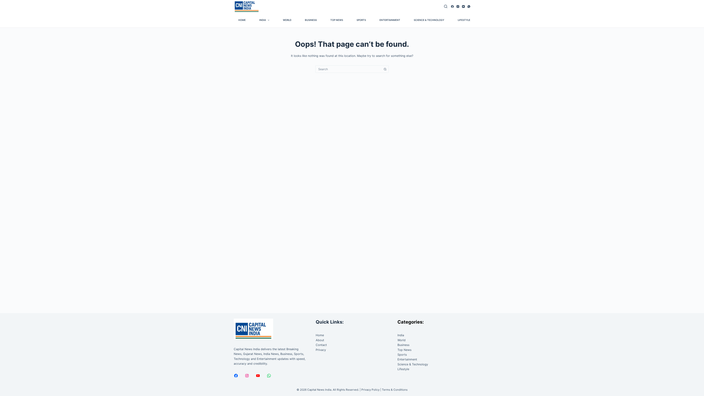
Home (242, 20)
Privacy (321, 350)
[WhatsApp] (468, 6)
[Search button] (385, 69)
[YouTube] (463, 6)
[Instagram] (457, 6)
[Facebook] (452, 6)
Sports (361, 20)
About (320, 340)
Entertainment (390, 20)
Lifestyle (464, 20)
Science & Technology (429, 20)
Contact (321, 345)
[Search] (445, 6)
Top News (336, 20)
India (262, 20)
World (287, 20)
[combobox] (349, 69)
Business (311, 20)
